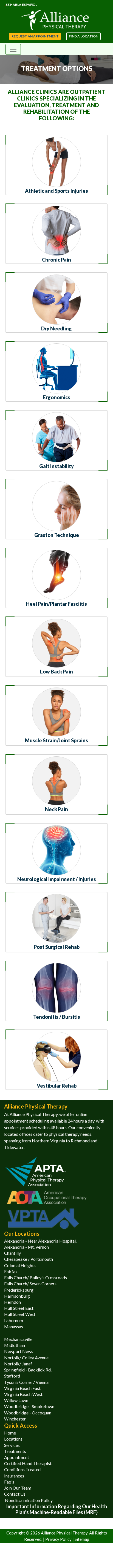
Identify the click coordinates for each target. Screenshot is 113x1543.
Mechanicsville (18, 1339)
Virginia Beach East (22, 1388)
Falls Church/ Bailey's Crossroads (35, 1277)
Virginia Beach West (23, 1394)
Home (10, 1432)
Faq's (9, 1481)
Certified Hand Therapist (28, 1463)
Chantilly (12, 1253)
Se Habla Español (21, 4)
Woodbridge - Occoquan (27, 1412)
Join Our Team (17, 1487)
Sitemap (82, 1539)
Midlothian (14, 1345)
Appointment (16, 1457)
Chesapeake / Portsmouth (28, 1259)
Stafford (12, 1375)
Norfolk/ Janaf (18, 1363)
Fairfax (11, 1271)
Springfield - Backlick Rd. (28, 1369)
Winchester (15, 1418)
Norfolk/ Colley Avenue (26, 1357)
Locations (13, 1438)
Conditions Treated (22, 1469)
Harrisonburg (17, 1295)
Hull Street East (18, 1308)
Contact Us (15, 1493)
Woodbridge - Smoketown (29, 1406)
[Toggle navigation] (13, 49)
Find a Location (83, 36)
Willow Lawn (16, 1400)
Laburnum (13, 1320)
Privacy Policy (58, 1539)
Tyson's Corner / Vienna (26, 1382)
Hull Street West (19, 1314)
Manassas (13, 1326)
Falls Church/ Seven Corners (30, 1283)
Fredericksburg (18, 1289)
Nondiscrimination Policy (28, 1500)
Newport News (18, 1351)
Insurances (14, 1475)
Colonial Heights (20, 1265)
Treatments (15, 1451)
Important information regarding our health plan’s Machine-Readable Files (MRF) (56, 1509)
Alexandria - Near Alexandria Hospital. (40, 1240)
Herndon (12, 1302)
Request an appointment (35, 36)
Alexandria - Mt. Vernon (26, 1246)
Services (12, 1445)
